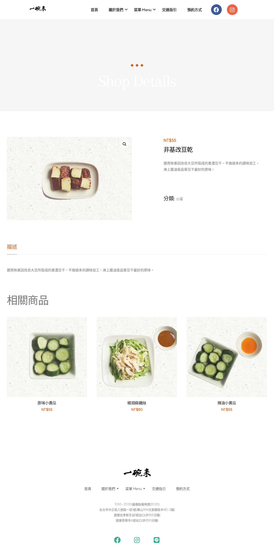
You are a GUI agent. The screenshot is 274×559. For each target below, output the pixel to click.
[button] (124, 144)
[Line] (156, 540)
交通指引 (169, 9)
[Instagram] (232, 9)
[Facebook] (216, 9)
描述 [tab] (12, 247)
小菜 (179, 199)
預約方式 (194, 9)
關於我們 (116, 9)
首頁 (94, 9)
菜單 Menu (142, 9)
